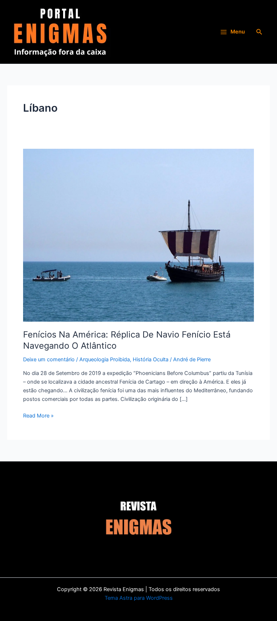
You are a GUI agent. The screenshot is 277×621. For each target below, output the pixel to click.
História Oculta (150, 359)
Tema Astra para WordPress (139, 598)
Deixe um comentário (49, 359)
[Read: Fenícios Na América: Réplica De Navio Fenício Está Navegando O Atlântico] (138, 235)
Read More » (38, 415)
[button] (259, 31)
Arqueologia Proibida (104, 359)
